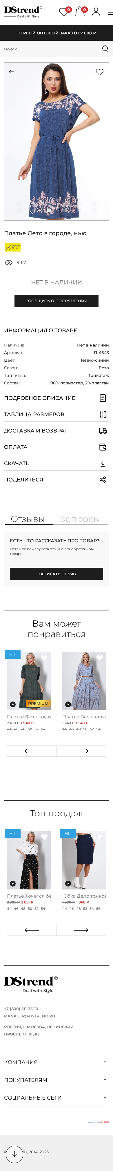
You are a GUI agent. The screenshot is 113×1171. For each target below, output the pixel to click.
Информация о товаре (40, 330)
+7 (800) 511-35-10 (21, 1008)
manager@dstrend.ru (29, 1016)
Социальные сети (33, 1098)
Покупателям (26, 1080)
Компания (21, 1062)
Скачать (17, 463)
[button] (19, 204)
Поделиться (23, 480)
